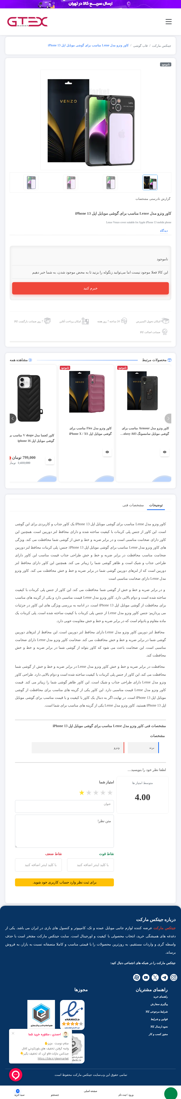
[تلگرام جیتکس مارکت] (164, 977)
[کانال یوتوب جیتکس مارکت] (145, 977)
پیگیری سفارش (159, 1004)
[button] (55, 1094)
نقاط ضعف (53, 854)
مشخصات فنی (133, 505)
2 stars (89, 792)
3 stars (96, 792)
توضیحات (156, 505)
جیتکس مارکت (161, 45)
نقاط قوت (106, 854)
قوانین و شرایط (159, 1019)
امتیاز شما (106, 782)
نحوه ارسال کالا (159, 1026)
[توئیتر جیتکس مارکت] (155, 977)
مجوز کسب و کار (158, 1034)
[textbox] (90, 865)
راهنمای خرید (160, 996)
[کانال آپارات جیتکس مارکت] (136, 977)
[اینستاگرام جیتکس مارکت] (173, 977)
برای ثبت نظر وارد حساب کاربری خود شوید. (64, 882)
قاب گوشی (140, 45)
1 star (82, 792)
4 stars (103, 792)
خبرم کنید (90, 288)
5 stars (110, 792)
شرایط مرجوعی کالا (157, 1011)
